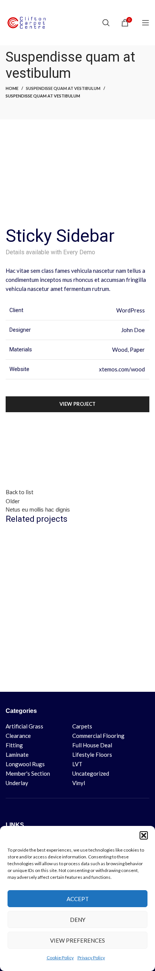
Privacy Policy (91, 957)
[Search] (106, 22)
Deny (77, 919)
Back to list (19, 492)
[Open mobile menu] (145, 22)
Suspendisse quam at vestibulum (63, 88)
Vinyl (78, 782)
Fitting (14, 745)
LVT (77, 764)
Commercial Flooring (98, 735)
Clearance (18, 735)
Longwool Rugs (25, 764)
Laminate (17, 754)
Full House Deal (92, 745)
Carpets (82, 726)
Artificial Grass (24, 726)
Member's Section (28, 773)
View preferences (77, 940)
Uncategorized (90, 773)
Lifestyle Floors (92, 754)
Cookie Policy (60, 957)
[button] (143, 835)
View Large (142, 539)
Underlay (17, 782)
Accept (78, 898)
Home (12, 88)
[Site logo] (28, 22)
